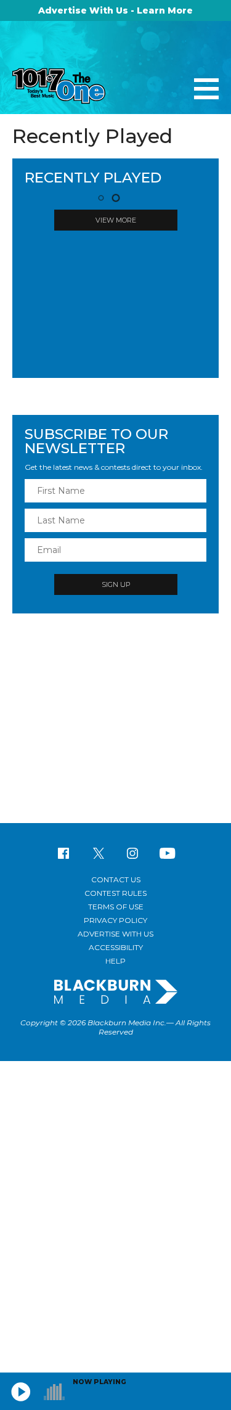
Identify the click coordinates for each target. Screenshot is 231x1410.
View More (115, 220)
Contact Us (115, 879)
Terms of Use (116, 906)
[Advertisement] (115, 724)
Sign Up (116, 584)
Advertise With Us (115, 933)
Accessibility (116, 947)
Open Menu (206, 90)
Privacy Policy (115, 920)
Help (115, 960)
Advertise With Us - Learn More (115, 10)
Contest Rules (115, 893)
